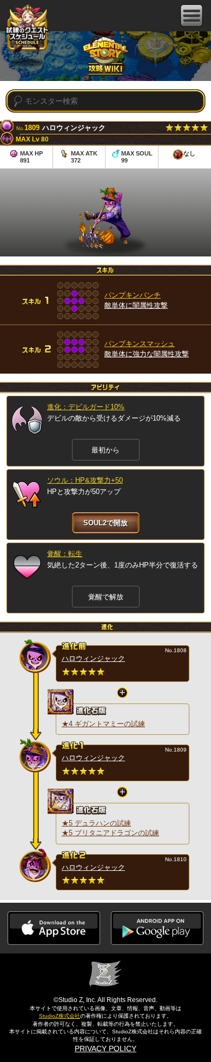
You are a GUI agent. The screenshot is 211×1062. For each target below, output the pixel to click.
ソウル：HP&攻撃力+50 (85, 480)
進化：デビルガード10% (85, 407)
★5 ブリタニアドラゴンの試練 (110, 833)
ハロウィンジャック (93, 658)
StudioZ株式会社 (59, 1016)
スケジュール (27, 31)
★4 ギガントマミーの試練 (103, 724)
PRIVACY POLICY (105, 1048)
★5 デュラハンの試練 (96, 823)
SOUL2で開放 (105, 523)
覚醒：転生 (64, 554)
